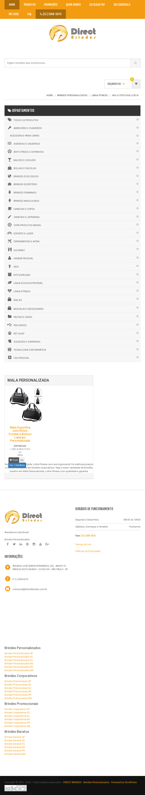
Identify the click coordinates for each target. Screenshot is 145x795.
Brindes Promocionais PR (18, 695)
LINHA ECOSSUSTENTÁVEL (28, 283)
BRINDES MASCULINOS (26, 200)
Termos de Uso (83, 544)
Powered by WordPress (124, 782)
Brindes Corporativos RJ (17, 716)
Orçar (15, 460)
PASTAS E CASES (23, 317)
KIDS (16, 266)
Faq (29, 14)
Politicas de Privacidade (87, 551)
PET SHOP (19, 333)
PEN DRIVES (20, 325)
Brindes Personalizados (96, 782)
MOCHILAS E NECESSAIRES (29, 308)
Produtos (29, 4)
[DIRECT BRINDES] (23, 517)
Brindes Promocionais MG (18, 698)
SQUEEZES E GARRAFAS (27, 341)
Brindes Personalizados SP (19, 653)
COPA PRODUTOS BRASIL (27, 225)
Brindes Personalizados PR (19, 667)
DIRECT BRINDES (72, 782)
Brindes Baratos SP (15, 737)
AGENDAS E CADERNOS (27, 143)
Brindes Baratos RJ (15, 744)
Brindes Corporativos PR (17, 722)
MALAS (18, 300)
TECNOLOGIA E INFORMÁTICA (30, 349)
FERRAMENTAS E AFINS (27, 241)
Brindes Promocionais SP (18, 681)
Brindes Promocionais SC (18, 684)
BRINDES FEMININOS (25, 192)
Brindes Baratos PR (15, 750)
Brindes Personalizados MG (19, 670)
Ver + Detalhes (17, 465)
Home (12, 4)
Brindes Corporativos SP (17, 709)
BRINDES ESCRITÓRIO (25, 184)
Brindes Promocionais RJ (18, 688)
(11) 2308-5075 (52, 14)
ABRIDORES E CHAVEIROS (28, 128)
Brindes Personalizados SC (19, 656)
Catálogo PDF (97, 4)
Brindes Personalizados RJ (19, 660)
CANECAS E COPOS (24, 209)
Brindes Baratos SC (15, 740)
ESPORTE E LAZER (23, 233)
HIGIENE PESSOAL (23, 258)
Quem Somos (73, 4)
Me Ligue (14, 14)
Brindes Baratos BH (15, 747)
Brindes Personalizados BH (19, 663)
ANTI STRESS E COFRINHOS (29, 151)
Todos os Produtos (26, 120)
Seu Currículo (122, 4)
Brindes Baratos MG (15, 754)
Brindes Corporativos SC (17, 712)
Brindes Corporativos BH (17, 719)
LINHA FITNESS (22, 291)
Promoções (50, 4)
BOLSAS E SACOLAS (25, 168)
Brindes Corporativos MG (17, 726)
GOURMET (19, 250)
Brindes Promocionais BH (18, 691)
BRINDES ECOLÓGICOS (26, 176)
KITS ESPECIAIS (22, 275)
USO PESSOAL (21, 357)
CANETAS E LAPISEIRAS (27, 217)
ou (21, 460)
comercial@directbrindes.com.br (29, 589)
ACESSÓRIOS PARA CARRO (24, 135)
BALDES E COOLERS (25, 160)
